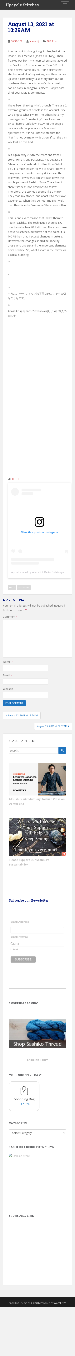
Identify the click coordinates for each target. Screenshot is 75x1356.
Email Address (20, 921)
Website (8, 689)
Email (7, 675)
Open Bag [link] (24, 1103)
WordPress (60, 1303)
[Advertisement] (37, 1246)
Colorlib (35, 1303)
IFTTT (16, 479)
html (16, 943)
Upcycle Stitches (22, 4)
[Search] (62, 750)
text (15, 949)
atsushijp (34, 41)
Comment (10, 616)
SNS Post (52, 41)
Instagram (23, 587)
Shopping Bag (24, 1099)
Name (8, 662)
